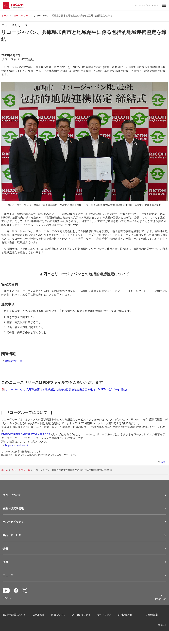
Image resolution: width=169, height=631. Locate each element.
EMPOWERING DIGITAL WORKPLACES (25, 434)
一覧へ (7, 597)
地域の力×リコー (15, 361)
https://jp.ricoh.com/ (16, 445)
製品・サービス (12, 535)
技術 (5, 548)
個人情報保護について (14, 614)
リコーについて (12, 495)
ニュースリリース (21, 15)
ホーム (4, 15)
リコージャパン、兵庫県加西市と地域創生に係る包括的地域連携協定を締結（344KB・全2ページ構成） (66, 389)
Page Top (160, 599)
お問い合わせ (125, 614)
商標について (58, 614)
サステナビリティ (13, 522)
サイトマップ (104, 614)
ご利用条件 (38, 614)
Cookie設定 (152, 614)
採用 (5, 562)
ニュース (8, 575)
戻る (163, 462)
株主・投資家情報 (13, 508)
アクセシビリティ (81, 614)
